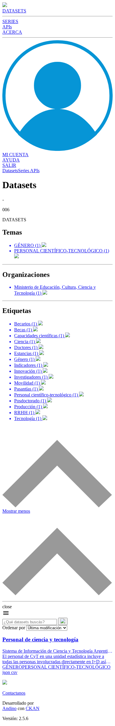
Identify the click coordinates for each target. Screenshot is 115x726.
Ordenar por (13, 627)
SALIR (9, 165)
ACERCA (12, 32)
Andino (9, 708)
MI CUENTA (15, 154)
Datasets (10, 170)
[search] (63, 621)
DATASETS (14, 10)
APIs (7, 26)
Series (23, 170)
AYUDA (11, 159)
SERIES (10, 21)
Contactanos (13, 693)
